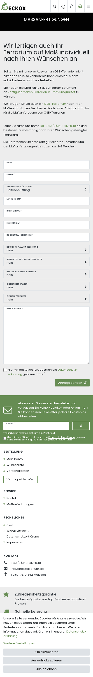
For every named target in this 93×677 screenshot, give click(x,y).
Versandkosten (18, 471)
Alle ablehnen (46, 669)
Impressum (15, 542)
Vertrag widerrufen (21, 479)
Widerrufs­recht (17, 530)
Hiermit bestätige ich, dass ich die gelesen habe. (43, 372)
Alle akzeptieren (46, 652)
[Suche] (54, 6)
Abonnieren (81, 426)
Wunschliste (15, 465)
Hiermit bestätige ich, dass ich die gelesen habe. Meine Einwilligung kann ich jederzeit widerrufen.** (46, 438)
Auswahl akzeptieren (46, 660)
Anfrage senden (70, 383)
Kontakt (12, 498)
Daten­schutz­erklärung (23, 536)
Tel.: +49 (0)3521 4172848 (58, 126)
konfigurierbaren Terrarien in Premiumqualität (41, 92)
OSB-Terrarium (54, 104)
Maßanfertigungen (20, 504)
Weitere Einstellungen (19, 643)
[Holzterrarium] (13, 6)
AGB (10, 525)
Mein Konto (15, 459)
